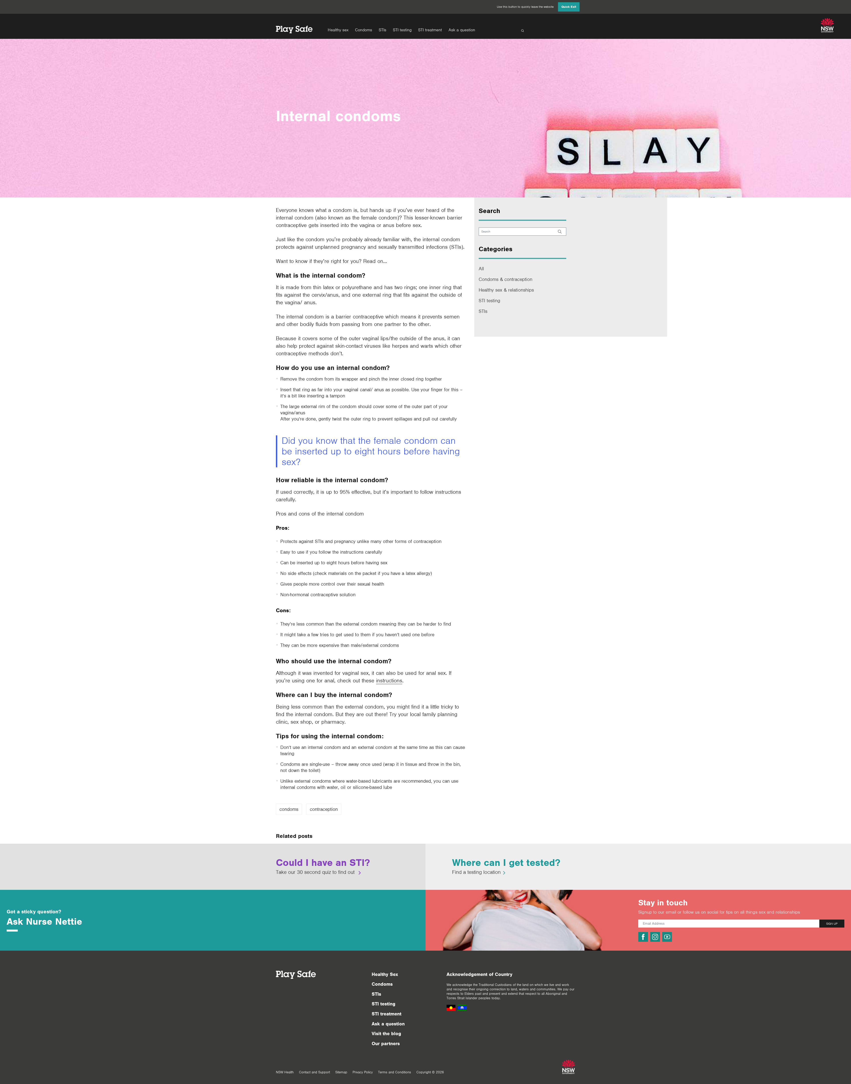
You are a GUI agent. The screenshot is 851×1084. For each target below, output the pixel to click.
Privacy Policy (363, 1072)
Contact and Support (314, 1072)
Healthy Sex (385, 974)
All (481, 269)
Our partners (386, 1043)
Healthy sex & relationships (506, 290)
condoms (288, 809)
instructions (389, 680)
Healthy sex (338, 30)
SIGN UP (831, 924)
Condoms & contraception (505, 279)
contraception (324, 809)
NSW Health (285, 1072)
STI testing (402, 30)
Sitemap (341, 1072)
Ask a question (462, 30)
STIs (382, 30)
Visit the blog (386, 1034)
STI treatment (430, 30)
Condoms (363, 30)
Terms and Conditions (394, 1072)
